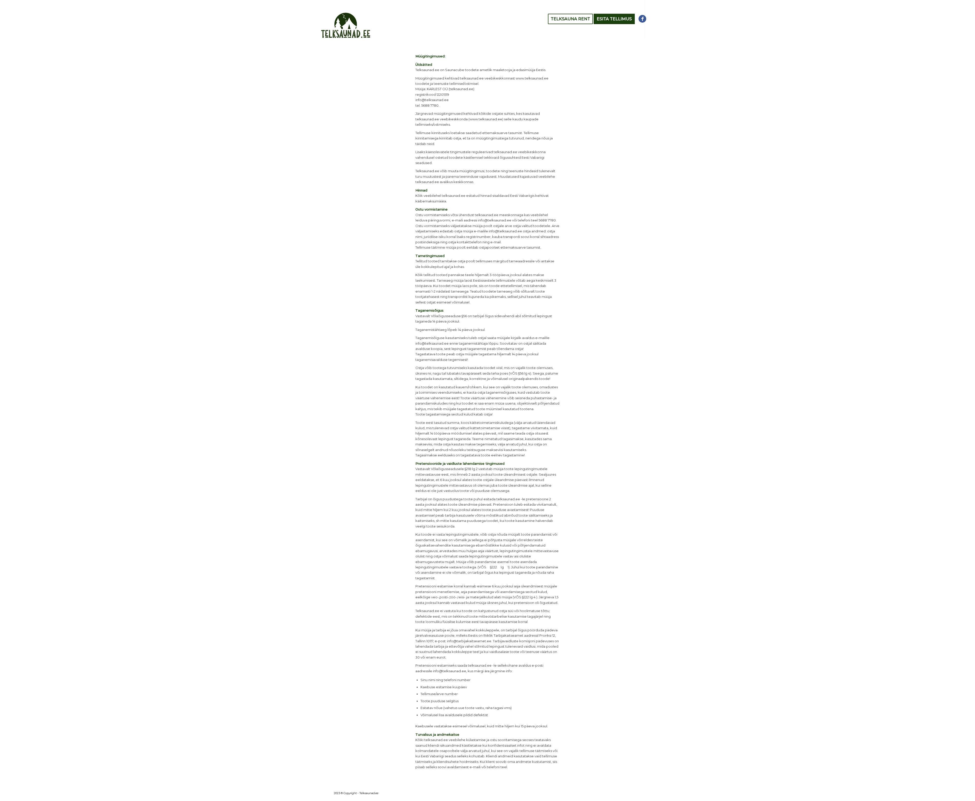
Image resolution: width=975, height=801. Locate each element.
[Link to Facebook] (642, 19)
